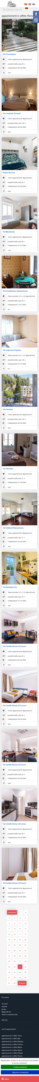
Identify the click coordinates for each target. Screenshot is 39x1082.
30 (25, 950)
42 (25, 967)
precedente (12, 912)
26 (25, 945)
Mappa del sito (6, 1012)
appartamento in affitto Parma (12, 1056)
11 (9, 929)
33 (20, 956)
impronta (4, 1006)
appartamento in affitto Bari (11, 1038)
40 (14, 967)
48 (14, 978)
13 (20, 929)
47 (9, 978)
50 (25, 978)
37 (20, 961)
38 (25, 961)
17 (20, 934)
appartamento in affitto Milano (12, 1047)
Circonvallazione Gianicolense (15, 291)
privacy (4, 1009)
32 (14, 956)
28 (14, 950)
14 (25, 929)
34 (25, 956)
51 (9, 983)
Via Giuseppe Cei (10, 587)
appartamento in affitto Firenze (12, 1044)
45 (20, 972)
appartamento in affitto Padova (12, 1053)
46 (25, 972)
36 (14, 961)
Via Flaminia (8, 409)
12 (14, 929)
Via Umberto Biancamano (13, 528)
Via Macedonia (9, 231)
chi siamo (5, 1004)
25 (20, 945)
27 (9, 950)
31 (9, 956)
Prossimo (22, 983)
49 (20, 978)
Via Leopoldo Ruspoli (11, 113)
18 (25, 934)
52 (14, 983)
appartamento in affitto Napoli (12, 1050)
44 (14, 972)
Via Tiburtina (8, 468)
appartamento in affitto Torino (12, 1036)
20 (14, 939)
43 (9, 972)
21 (20, 939)
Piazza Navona (9, 172)
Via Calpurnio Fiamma (12, 350)
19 (9, 939)
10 (25, 923)
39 (9, 967)
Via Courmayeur (9, 54)
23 (9, 945)
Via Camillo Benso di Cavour (14, 646)
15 (9, 934)
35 (9, 961)
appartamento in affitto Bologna (12, 1041)
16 (14, 934)
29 (20, 950)
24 (14, 945)
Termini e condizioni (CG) (9, 1014)
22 (25, 939)
